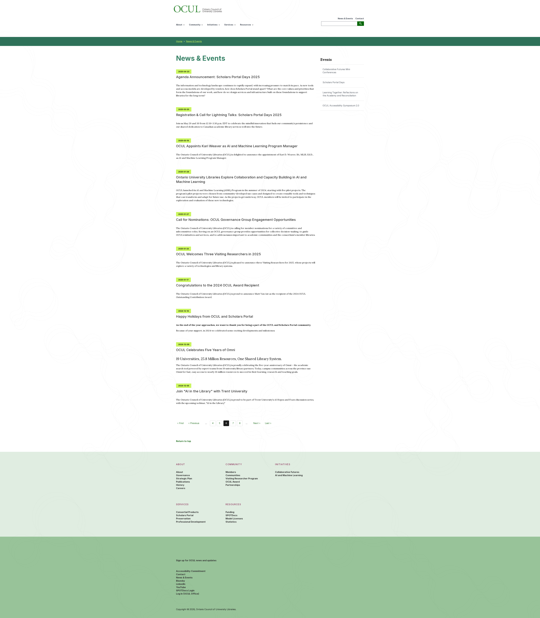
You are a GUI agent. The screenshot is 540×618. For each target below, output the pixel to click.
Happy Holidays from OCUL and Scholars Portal (214, 316)
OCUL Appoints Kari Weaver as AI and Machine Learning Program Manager (237, 146)
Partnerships (233, 485)
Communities (233, 475)
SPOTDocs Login (185, 590)
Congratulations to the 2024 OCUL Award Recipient (217, 285)
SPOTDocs (231, 515)
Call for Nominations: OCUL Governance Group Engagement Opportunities (236, 220)
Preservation (183, 518)
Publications (183, 481)
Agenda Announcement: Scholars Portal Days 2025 (218, 77)
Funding (230, 512)
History (180, 485)
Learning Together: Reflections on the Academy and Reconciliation (340, 94)
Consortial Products (187, 512)
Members (231, 472)
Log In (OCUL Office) (187, 593)
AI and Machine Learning (289, 475)
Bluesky (180, 581)
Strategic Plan (184, 478)
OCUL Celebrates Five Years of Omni (205, 350)
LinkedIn (180, 584)
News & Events (345, 19)
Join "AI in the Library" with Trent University (211, 391)
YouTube (181, 587)
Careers (180, 488)
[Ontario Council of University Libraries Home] (198, 8)
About (179, 472)
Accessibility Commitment (190, 571)
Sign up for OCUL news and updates (196, 560)
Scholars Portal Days (334, 82)
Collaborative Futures (287, 472)
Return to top (183, 441)
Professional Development (191, 522)
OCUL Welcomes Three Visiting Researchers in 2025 (218, 254)
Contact (359, 19)
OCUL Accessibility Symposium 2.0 (341, 105)
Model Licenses (234, 518)
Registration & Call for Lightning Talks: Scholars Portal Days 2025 (229, 115)
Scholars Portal (184, 515)
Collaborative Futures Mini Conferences (336, 71)
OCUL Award (233, 481)
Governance (183, 475)
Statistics (231, 522)
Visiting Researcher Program (242, 478)
